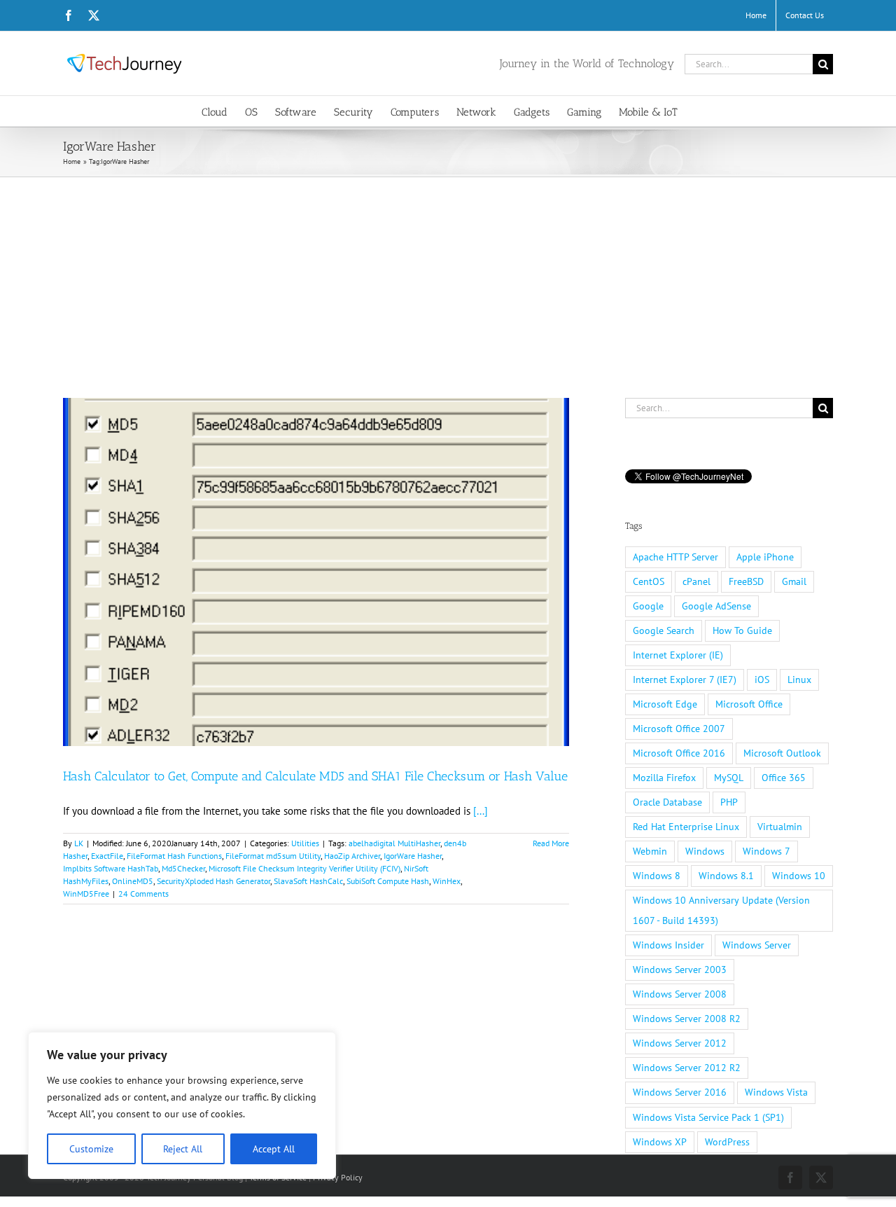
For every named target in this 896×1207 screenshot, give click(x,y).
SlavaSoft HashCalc (308, 881)
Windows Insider (668, 945)
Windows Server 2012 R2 (687, 1067)
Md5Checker (183, 868)
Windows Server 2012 (680, 1043)
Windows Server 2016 (680, 1092)
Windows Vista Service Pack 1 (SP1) (708, 1117)
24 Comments (143, 893)
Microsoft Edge (665, 704)
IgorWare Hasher (413, 855)
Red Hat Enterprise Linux (686, 826)
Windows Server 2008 (680, 994)
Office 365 (784, 777)
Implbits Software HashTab (110, 868)
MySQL (728, 777)
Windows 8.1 (726, 875)
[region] (182, 1105)
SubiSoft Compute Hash (387, 881)
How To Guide (742, 630)
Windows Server (756, 945)
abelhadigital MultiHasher (394, 843)
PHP (729, 802)
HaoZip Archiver (352, 855)
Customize (91, 1149)
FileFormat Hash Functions (174, 855)
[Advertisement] (448, 282)
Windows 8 (656, 875)
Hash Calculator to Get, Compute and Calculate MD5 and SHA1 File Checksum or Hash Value (315, 776)
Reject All (182, 1149)
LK (78, 843)
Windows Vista (776, 1092)
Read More (551, 843)
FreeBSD (746, 581)
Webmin (650, 851)
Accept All (274, 1149)
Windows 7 (766, 851)
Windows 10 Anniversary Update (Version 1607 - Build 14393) (721, 910)
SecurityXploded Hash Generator (213, 881)
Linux (799, 679)
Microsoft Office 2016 (679, 753)
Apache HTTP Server (675, 557)
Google (648, 606)
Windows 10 (798, 875)
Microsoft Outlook (782, 753)
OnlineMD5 (132, 881)
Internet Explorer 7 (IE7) (684, 679)
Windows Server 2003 (680, 969)
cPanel (696, 581)
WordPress (727, 1142)
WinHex (447, 881)
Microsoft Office (749, 704)
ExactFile (107, 855)
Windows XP (660, 1142)
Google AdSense (716, 606)
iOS (762, 679)
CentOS (648, 581)
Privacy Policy (338, 1177)
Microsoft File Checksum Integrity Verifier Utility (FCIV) (304, 868)
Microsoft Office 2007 (679, 728)
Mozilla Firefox (664, 777)
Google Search (663, 630)
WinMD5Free (86, 893)
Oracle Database (667, 802)
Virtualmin (779, 826)
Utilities (305, 843)
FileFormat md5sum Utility (273, 855)
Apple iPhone (765, 557)
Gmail (794, 581)
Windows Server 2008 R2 (687, 1018)
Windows (704, 851)
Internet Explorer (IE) (678, 655)
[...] (480, 811)
